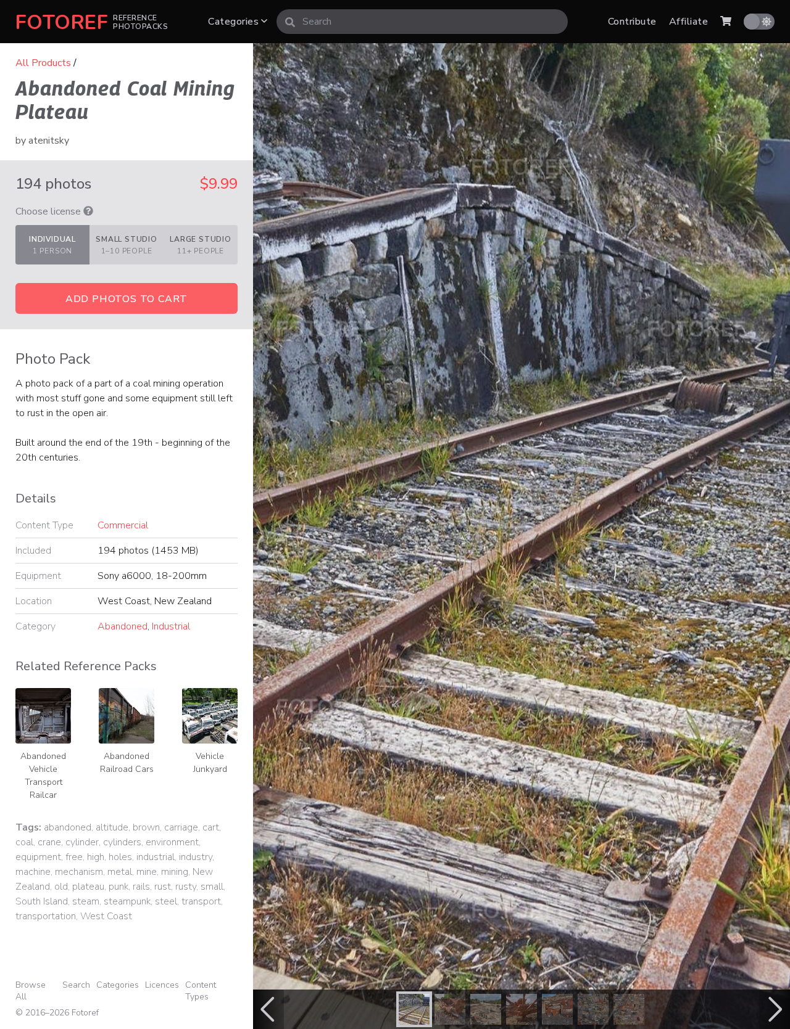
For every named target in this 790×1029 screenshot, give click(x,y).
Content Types (200, 990)
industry (195, 857)
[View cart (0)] (725, 21)
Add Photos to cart (126, 299)
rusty (185, 886)
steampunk (127, 901)
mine (146, 872)
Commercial (123, 525)
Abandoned (123, 626)
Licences (162, 985)
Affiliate (688, 21)
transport (201, 901)
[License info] (88, 211)
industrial (155, 857)
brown (146, 827)
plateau (88, 886)
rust (162, 886)
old (61, 886)
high (95, 857)
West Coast (106, 916)
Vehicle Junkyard (210, 762)
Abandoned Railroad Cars (127, 762)
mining (174, 872)
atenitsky (48, 140)
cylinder (82, 842)
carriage (181, 827)
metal (119, 872)
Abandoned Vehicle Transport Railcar (43, 775)
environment (172, 842)
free (74, 857)
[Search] (290, 21)
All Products (43, 63)
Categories (234, 21)
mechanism (79, 872)
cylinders (122, 842)
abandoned (67, 827)
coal (24, 842)
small (212, 886)
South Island (41, 901)
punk (118, 886)
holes (120, 857)
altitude (112, 827)
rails (141, 886)
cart (210, 827)
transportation (45, 916)
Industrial (171, 626)
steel (166, 901)
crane (49, 842)
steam (85, 901)
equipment (38, 857)
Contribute (632, 21)
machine (33, 872)
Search (76, 985)
